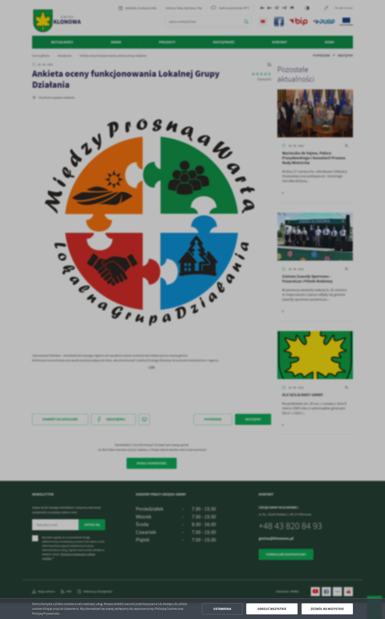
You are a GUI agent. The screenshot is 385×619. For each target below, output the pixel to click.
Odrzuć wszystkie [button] (271, 609)
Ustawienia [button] (222, 609)
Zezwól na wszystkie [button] (327, 609)
